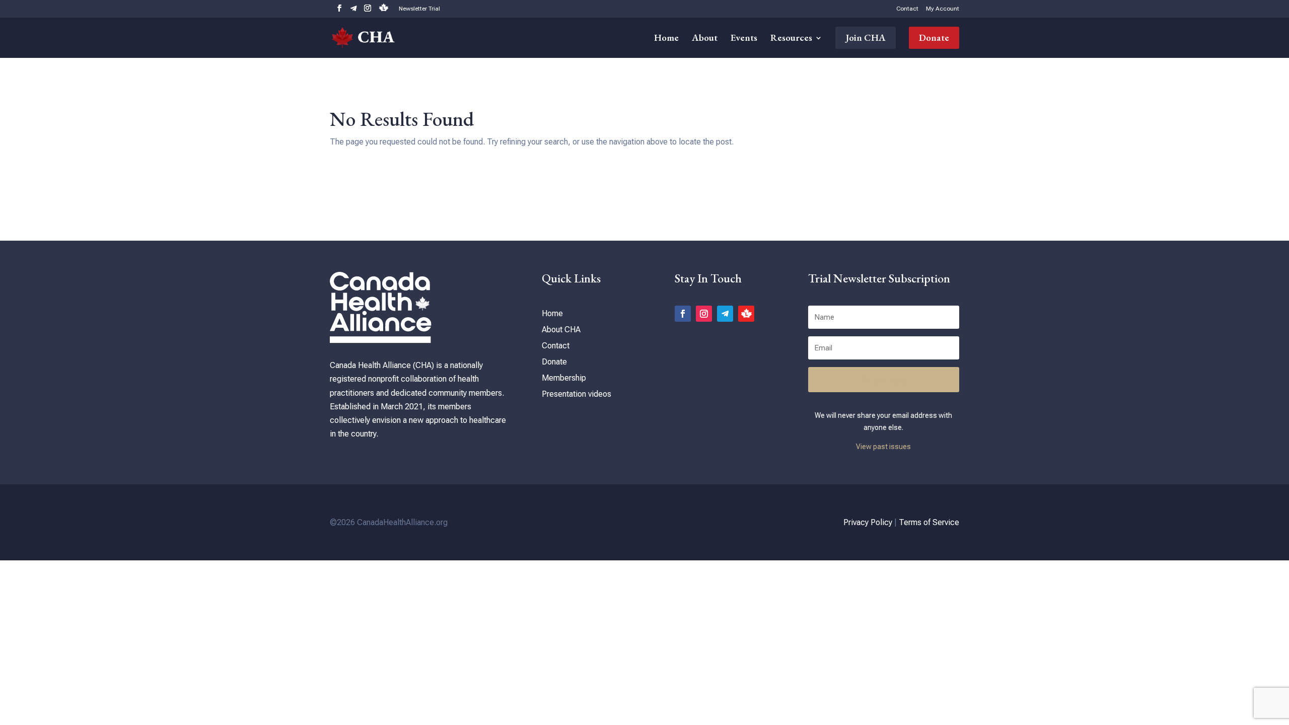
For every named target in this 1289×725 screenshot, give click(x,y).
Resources (791, 39)
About (705, 39)
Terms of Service (929, 522)
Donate (934, 37)
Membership (564, 378)
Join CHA (865, 37)
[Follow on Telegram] (725, 314)
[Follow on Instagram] (704, 314)
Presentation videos (576, 394)
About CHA (561, 329)
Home (666, 39)
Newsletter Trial (419, 9)
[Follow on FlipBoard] (746, 314)
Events (744, 39)
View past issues (883, 447)
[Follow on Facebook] (683, 314)
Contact (907, 9)
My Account (942, 9)
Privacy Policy (867, 522)
